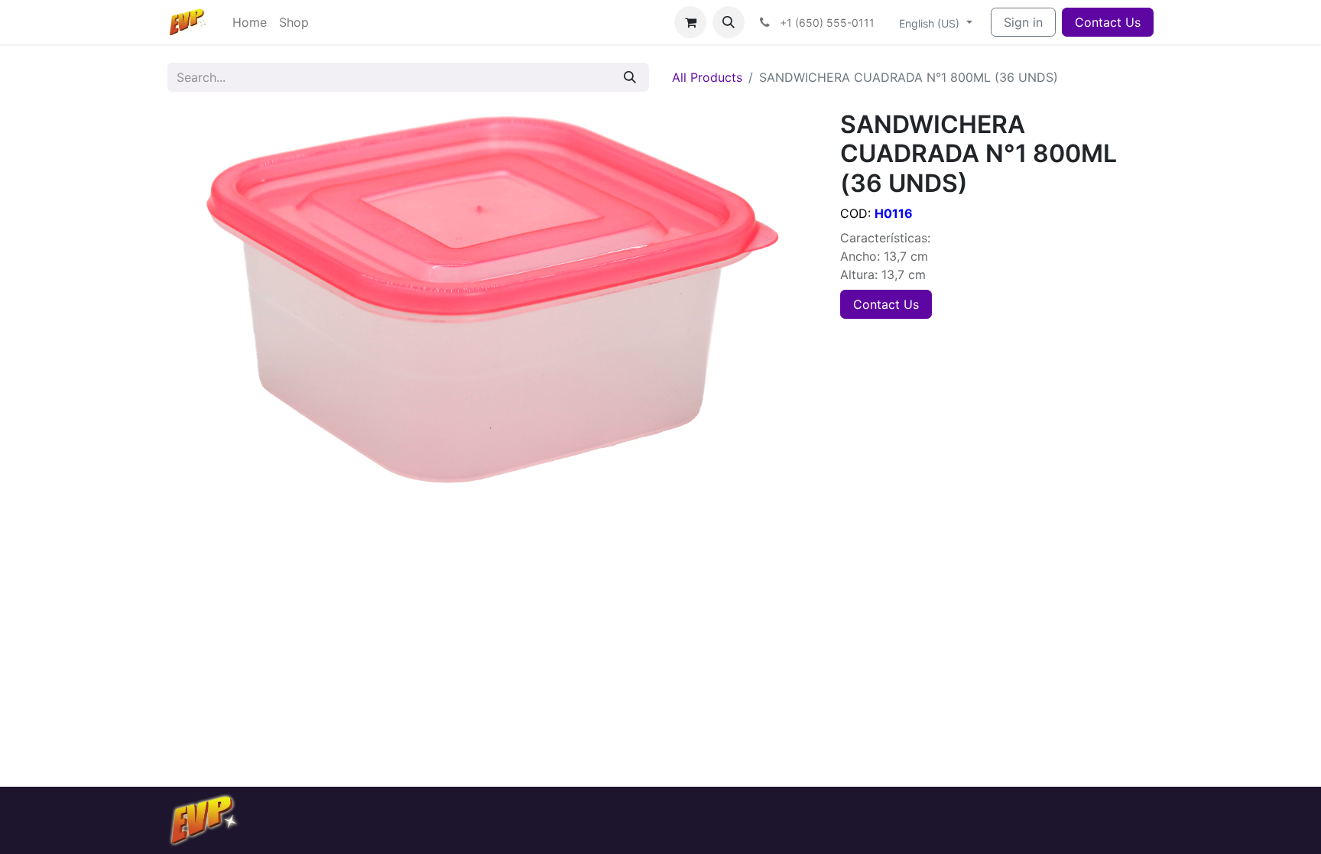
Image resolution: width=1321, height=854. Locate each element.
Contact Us (1108, 22)
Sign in (1023, 22)
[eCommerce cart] (690, 22)
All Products (707, 77)
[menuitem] (249, 22)
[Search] (630, 77)
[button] (728, 22)
